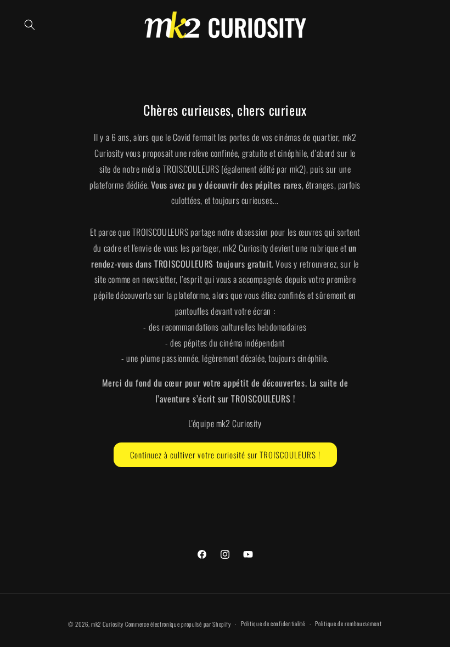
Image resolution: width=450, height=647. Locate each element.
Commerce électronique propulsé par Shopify (177, 624)
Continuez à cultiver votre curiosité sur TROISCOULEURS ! (225, 455)
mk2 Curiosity (107, 624)
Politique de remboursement (348, 623)
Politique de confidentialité (273, 623)
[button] (30, 25)
